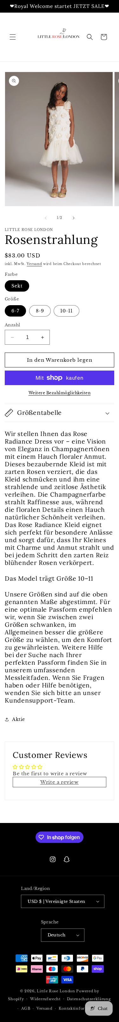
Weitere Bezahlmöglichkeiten (60, 392)
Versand (34, 264)
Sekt (17, 286)
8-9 (40, 311)
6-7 (15, 311)
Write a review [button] (59, 782)
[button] (13, 37)
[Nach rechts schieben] (74, 218)
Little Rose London (56, 991)
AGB (25, 1008)
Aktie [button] (18, 719)
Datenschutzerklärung (89, 999)
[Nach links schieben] (46, 218)
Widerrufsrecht (45, 999)
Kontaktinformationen (81, 1008)
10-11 (66, 311)
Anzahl (12, 325)
